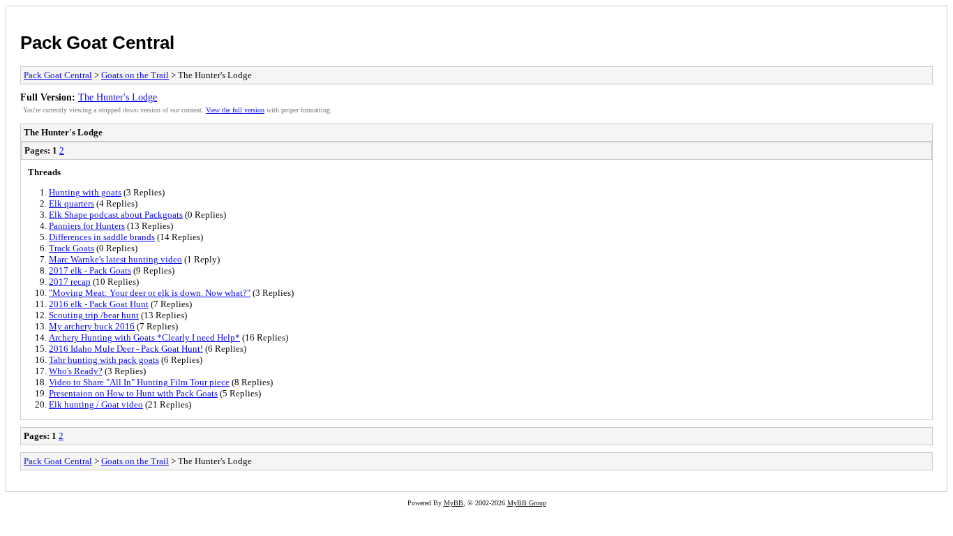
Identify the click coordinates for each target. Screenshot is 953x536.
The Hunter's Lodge (117, 97)
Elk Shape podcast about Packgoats (116, 214)
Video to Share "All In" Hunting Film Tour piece (139, 382)
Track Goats (71, 248)
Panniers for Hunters (87, 226)
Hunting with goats (85, 192)
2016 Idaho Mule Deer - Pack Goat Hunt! (126, 348)
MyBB (453, 503)
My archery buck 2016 (92, 326)
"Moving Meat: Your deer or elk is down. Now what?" (149, 293)
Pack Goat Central (97, 42)
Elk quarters (71, 203)
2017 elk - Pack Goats (90, 270)
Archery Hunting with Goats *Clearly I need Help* (144, 337)
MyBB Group (526, 503)
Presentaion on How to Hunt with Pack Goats (133, 393)
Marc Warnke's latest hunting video (115, 259)
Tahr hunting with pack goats (104, 360)
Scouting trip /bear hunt (94, 315)
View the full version (235, 110)
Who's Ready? (76, 371)
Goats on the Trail (135, 75)
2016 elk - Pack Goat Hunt (99, 304)
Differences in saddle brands (102, 237)
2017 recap (70, 281)
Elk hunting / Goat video (96, 404)
